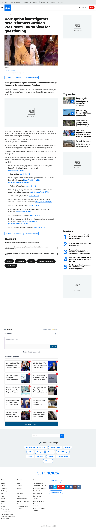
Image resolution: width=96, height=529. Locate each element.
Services (19, 480)
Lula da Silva (11, 265)
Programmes (5, 509)
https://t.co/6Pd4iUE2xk (31, 180)
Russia (67, 447)
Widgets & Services (23, 501)
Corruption (20, 261)
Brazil (19, 14)
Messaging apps (22, 498)
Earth (2, 493)
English (5, 2)
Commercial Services (39, 485)
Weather (19, 488)
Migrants (48, 461)
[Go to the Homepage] (7, 8)
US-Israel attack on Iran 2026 (35, 447)
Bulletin (19, 485)
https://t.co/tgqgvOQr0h (16, 170)
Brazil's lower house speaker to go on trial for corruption (21, 242)
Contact (35, 498)
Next (2, 496)
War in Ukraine (55, 447)
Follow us (20, 493)
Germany (40, 456)
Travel (3, 501)
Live (91, 7)
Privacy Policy (37, 493)
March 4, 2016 (25, 174)
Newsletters (55, 492)
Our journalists (5, 511)
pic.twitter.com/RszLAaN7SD (18, 223)
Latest (19, 491)
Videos (3, 506)
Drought (39, 452)
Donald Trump (62, 452)
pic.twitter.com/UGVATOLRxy (18, 182)
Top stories (69, 94)
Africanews (20, 504)
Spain (30, 456)
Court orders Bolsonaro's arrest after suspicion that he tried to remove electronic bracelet (26, 247)
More (34, 480)
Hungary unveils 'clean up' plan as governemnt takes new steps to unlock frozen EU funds (29, 254)
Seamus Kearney (10, 70)
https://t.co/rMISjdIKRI (23, 211)
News (9, 14)
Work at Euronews (38, 501)
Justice (9, 261)
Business (3, 488)
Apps (18, 496)
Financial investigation (46, 261)
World (14, 14)
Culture (3, 504)
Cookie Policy (37, 491)
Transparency (37, 496)
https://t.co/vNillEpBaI (29, 221)
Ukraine (50, 452)
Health (51, 456)
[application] (31, 50)
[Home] (5, 14)
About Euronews (38, 483)
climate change (63, 456)
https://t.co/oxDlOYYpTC (43, 202)
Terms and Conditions (39, 488)
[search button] (58, 2)
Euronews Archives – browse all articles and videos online (8, 516)
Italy (30, 452)
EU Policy (4, 491)
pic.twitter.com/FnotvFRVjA (39, 192)
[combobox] (68, 2)
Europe (3, 483)
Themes (3, 480)
